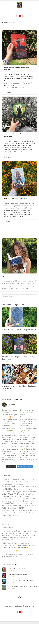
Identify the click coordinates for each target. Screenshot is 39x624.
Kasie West (17, 496)
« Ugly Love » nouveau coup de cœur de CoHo (21, 580)
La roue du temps (17, 498)
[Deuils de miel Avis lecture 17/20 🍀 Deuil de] (28, 436)
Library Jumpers (9, 501)
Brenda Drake (16, 482)
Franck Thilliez (22, 489)
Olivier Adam (31, 505)
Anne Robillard (18, 479)
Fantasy (10, 488)
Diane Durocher (26, 486)
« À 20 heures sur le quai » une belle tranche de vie (22, 586)
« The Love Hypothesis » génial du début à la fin (21, 574)
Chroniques (7, 92)
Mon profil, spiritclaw (8, 527)
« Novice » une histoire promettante (15, 198)
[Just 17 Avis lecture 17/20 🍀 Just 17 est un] (28, 418)
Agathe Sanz (7, 479)
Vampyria (5, 515)
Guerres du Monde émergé (10, 491)
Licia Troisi (19, 501)
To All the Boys (28, 513)
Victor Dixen (13, 515)
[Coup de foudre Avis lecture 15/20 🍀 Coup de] (10, 436)
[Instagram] (16, 16)
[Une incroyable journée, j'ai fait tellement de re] (10, 418)
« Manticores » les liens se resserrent (18, 568)
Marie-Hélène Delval (19, 503)
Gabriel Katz (31, 489)
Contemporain (11, 486)
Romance (24, 508)
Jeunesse (10, 493)
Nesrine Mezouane (18, 505)
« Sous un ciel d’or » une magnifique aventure (19, 330)
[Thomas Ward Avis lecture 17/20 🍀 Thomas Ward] (28, 454)
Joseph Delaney (26, 494)
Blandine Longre (28, 479)
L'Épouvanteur (7, 498)
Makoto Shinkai (29, 501)
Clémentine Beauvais (19, 484)
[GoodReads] (23, 16)
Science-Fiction (10, 510)
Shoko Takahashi (23, 510)
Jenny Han (33, 491)
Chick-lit (24, 482)
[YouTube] (19, 16)
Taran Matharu (10, 513)
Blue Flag (7, 482)
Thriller (19, 513)
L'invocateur (25, 496)
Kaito (10, 496)
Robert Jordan (14, 508)
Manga (7, 503)
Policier (5, 508)
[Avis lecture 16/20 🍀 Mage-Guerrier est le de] (10, 454)
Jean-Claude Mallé (24, 491)
